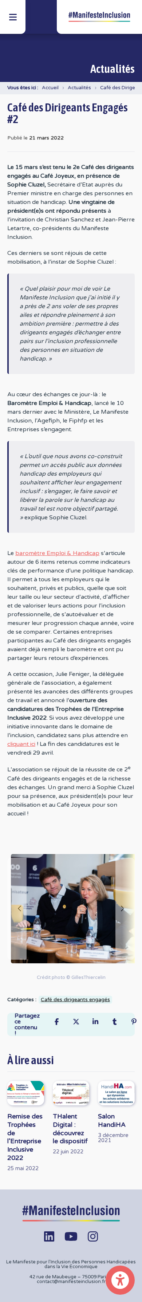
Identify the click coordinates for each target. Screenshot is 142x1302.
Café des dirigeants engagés (75, 1000)
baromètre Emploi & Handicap (57, 553)
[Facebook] (56, 1022)
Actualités (79, 88)
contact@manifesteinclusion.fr (71, 1282)
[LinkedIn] (95, 1022)
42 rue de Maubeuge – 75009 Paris (69, 1277)
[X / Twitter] (76, 1022)
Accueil (50, 88)
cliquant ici (21, 744)
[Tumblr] (114, 1022)
